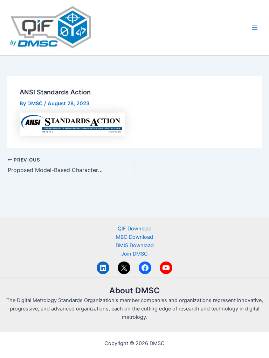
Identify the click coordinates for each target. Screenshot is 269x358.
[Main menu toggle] (254, 27)
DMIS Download (135, 245)
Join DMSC (134, 254)
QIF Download (135, 228)
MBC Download (134, 237)
